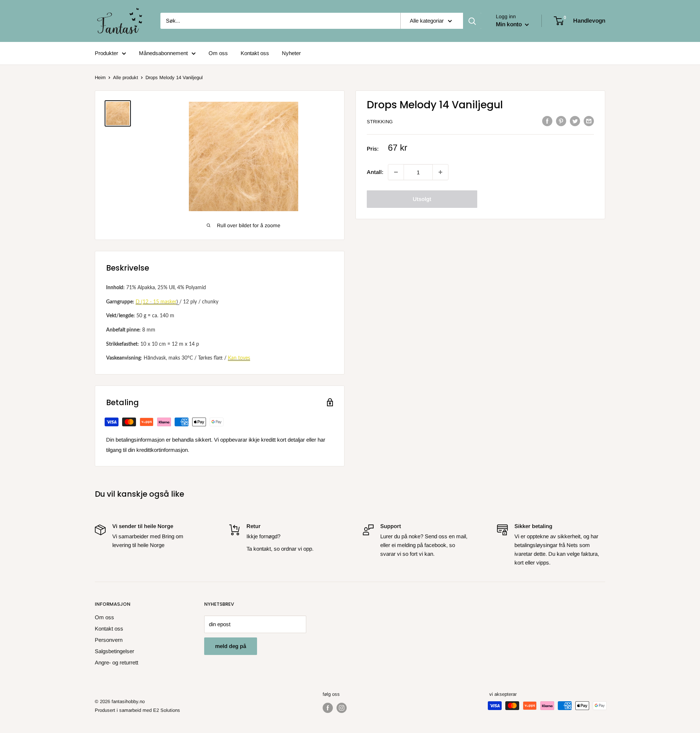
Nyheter (291, 53)
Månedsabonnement (163, 53)
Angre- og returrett (116, 662)
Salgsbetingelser (114, 651)
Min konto (509, 24)
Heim (100, 77)
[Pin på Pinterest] (561, 121)
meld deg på (230, 646)
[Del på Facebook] (547, 121)
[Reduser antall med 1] (440, 172)
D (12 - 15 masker (156, 302)
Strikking (380, 121)
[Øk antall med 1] (396, 172)
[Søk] (472, 21)
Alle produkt (125, 77)
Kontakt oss (255, 53)
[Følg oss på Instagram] (342, 708)
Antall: (375, 172)
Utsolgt (422, 199)
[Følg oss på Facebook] (328, 708)
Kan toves (239, 358)
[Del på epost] (589, 121)
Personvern (108, 640)
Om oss (218, 53)
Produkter (106, 53)
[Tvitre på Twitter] (575, 121)
